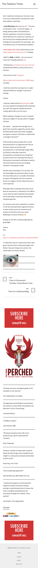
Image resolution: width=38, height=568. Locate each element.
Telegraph (20, 75)
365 (26, 26)
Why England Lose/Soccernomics (15, 52)
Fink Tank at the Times (12, 50)
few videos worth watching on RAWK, (18, 80)
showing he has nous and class (24, 65)
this (24, 60)
